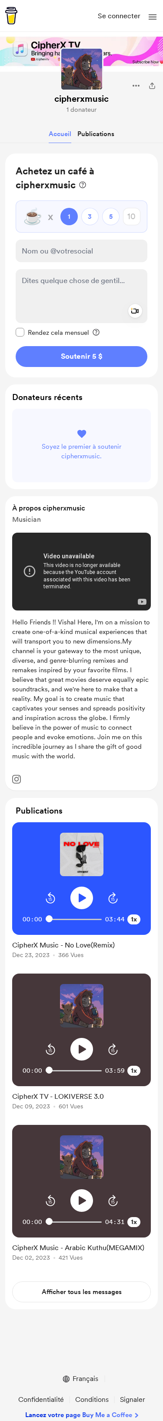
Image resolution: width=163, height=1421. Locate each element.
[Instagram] (16, 779)
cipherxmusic (81, 98)
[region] (81, 265)
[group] (81, 895)
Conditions (92, 1399)
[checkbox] (52, 332)
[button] (152, 17)
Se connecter (119, 16)
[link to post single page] (81, 948)
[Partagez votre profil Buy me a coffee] (152, 86)
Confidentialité (41, 1399)
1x (134, 919)
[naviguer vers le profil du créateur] (81, 69)
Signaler (132, 1399)
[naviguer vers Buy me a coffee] (11, 15)
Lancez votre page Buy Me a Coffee (78, 1415)
